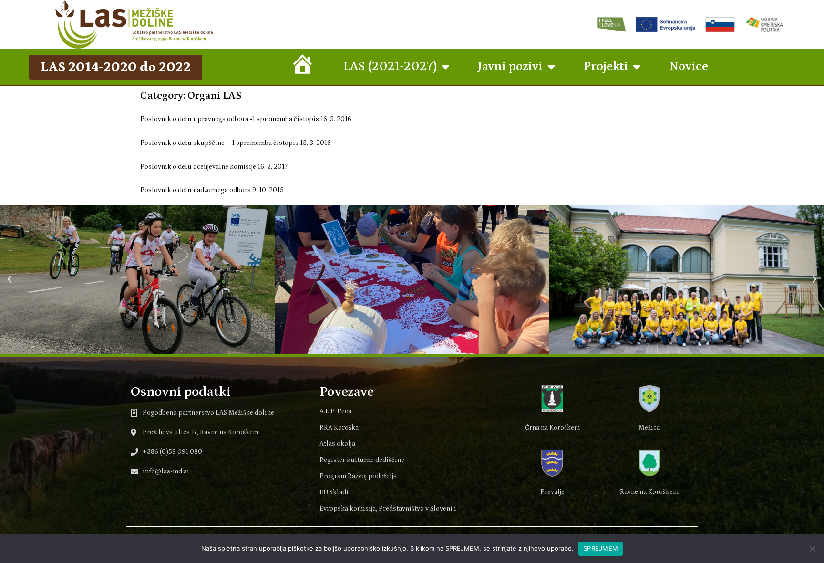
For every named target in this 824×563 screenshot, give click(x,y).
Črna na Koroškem (552, 427)
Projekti (606, 66)
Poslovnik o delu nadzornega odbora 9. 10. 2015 (212, 190)
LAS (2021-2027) (390, 66)
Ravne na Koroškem (649, 492)
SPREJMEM (600, 548)
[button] (9, 279)
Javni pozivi (510, 66)
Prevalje (552, 492)
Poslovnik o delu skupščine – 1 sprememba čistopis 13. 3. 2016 (235, 143)
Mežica (649, 427)
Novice (688, 66)
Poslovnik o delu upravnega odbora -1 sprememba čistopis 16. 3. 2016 (245, 119)
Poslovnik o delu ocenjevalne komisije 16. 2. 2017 (214, 167)
